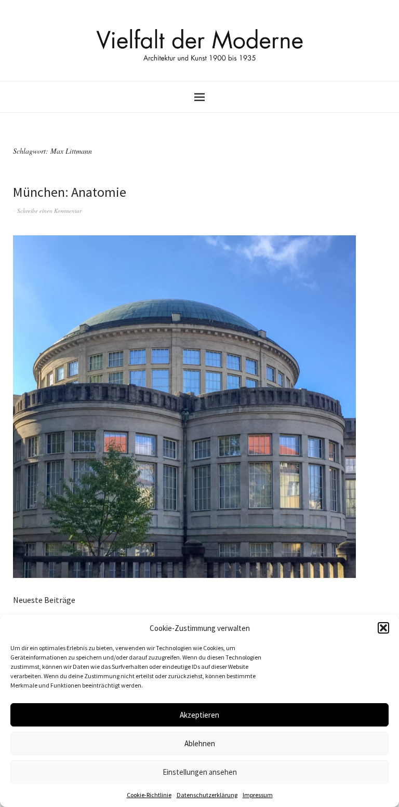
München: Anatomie (69, 191)
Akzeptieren (199, 715)
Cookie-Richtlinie (149, 795)
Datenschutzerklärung (207, 795)
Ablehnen (199, 743)
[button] (383, 628)
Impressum (258, 795)
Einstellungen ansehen (200, 772)
